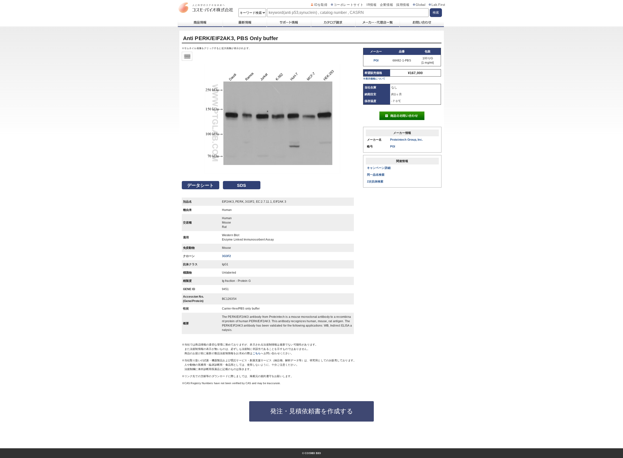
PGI (376, 60)
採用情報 (403, 5)
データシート (200, 185)
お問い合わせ (421, 22)
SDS (241, 185)
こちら (257, 353)
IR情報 (371, 5)
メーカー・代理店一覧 (377, 22)
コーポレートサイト (349, 5)
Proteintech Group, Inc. (406, 139)
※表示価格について (374, 78)
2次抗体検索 (375, 181)
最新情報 (244, 22)
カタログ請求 (333, 22)
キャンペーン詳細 (379, 168)
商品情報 (200, 22)
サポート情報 (288, 22)
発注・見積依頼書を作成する (311, 411)
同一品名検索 (376, 174)
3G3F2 (226, 256)
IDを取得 (320, 5)
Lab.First (438, 5)
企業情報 (386, 5)
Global (421, 5)
